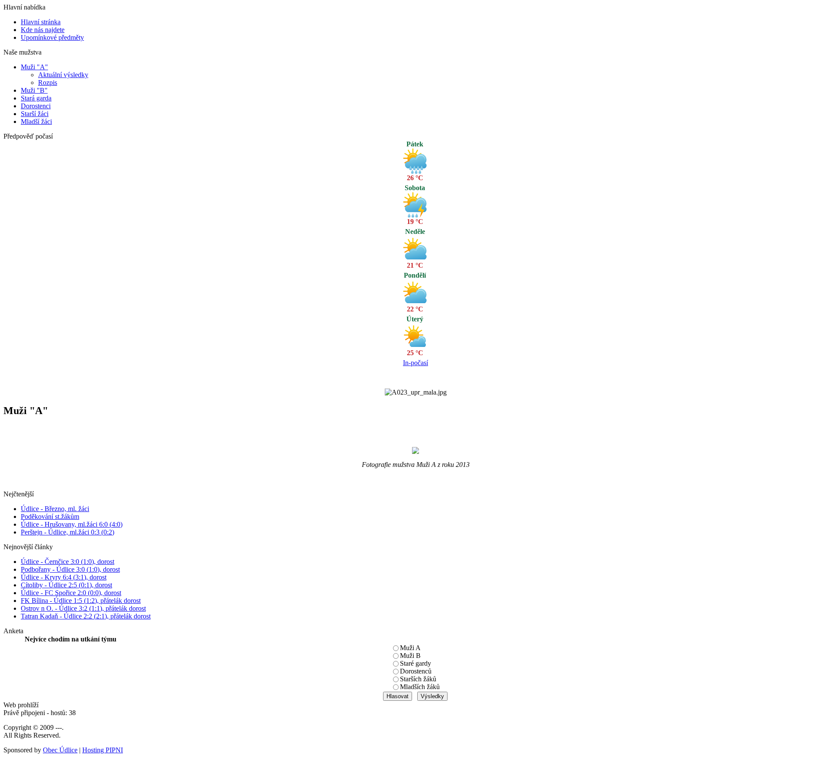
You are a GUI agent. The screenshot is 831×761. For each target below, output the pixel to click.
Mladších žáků (420, 686)
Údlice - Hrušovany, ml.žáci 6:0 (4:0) (71, 524)
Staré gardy (415, 663)
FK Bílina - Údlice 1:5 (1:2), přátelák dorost (81, 600)
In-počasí (415, 362)
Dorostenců (416, 671)
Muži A (410, 647)
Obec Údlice (60, 750)
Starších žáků (418, 679)
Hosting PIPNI (102, 750)
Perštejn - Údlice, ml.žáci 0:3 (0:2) (67, 532)
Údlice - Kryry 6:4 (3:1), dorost (63, 577)
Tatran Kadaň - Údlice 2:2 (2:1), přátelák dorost (86, 616)
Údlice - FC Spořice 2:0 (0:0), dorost (71, 592)
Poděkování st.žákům (50, 516)
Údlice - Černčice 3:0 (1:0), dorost (67, 561)
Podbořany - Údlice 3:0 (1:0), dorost (70, 569)
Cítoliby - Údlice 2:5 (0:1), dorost (66, 585)
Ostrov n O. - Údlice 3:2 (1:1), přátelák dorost (83, 608)
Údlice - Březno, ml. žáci (55, 508)
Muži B (410, 655)
